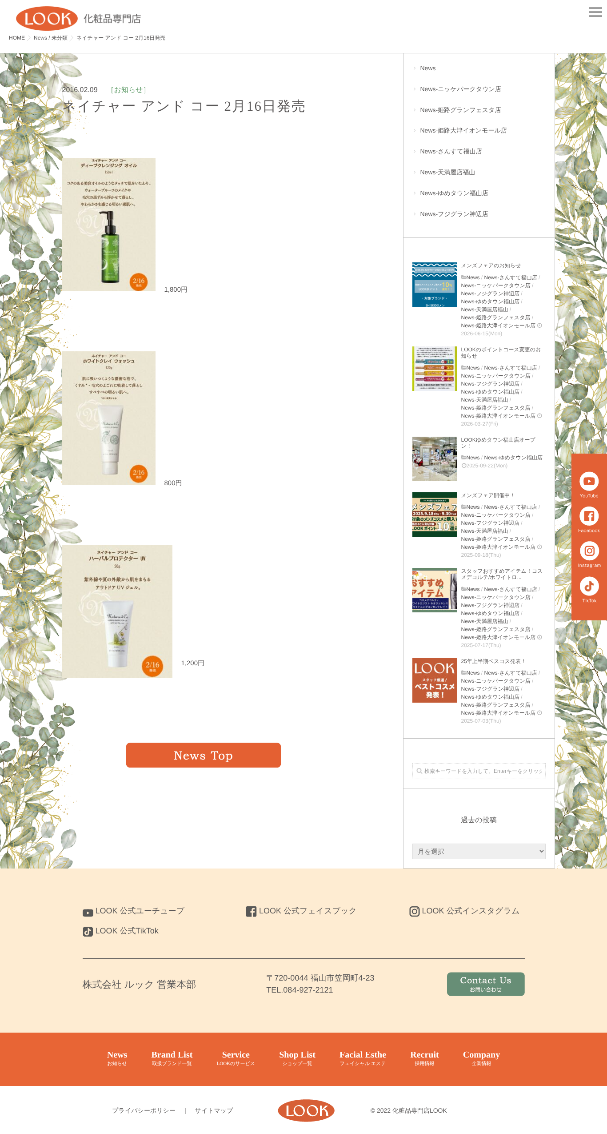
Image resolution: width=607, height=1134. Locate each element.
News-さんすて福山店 (451, 151)
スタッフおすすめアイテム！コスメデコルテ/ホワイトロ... (502, 574)
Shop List (297, 1058)
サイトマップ (214, 1110)
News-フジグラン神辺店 (454, 213)
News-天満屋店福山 (447, 172)
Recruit (424, 1058)
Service (235, 1058)
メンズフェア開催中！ (488, 495)
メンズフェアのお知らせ (491, 265)
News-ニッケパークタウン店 (460, 88)
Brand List (172, 1058)
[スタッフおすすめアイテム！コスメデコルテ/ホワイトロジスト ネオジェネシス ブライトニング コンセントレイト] (434, 590)
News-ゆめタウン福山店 (454, 193)
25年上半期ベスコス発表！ (493, 661)
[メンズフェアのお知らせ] (434, 284)
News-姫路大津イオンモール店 (463, 130)
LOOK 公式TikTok (127, 930)
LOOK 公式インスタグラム (471, 910)
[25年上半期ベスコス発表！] (434, 680)
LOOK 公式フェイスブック (308, 910)
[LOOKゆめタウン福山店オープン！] (434, 459)
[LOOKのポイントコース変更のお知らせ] (434, 368)
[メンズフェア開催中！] (434, 514)
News (428, 68)
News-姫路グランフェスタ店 (460, 109)
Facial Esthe (362, 1058)
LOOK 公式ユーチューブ (140, 910)
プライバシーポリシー (144, 1110)
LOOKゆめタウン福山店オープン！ (498, 443)
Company (481, 1058)
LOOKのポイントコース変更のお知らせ (501, 352)
